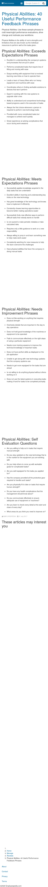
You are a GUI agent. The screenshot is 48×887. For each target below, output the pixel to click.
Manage (10, 853)
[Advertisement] (24, 150)
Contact (5, 871)
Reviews (10, 855)
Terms (4, 881)
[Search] (43, 3)
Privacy (5, 876)
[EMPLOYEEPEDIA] (11, 3)
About (4, 866)
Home (9, 850)
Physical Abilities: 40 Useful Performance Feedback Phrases (22, 18)
